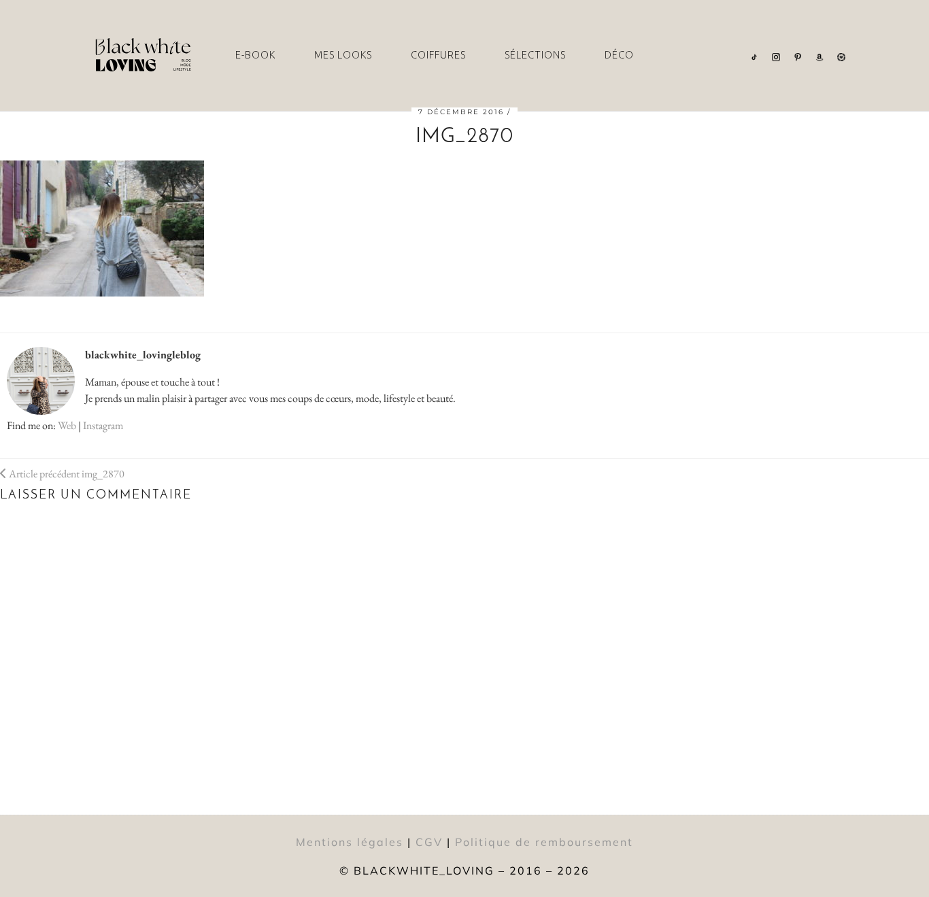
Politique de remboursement (544, 842)
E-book (255, 55)
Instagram (103, 425)
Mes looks (343, 55)
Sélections (535, 55)
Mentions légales (349, 842)
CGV (429, 842)
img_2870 (65, 474)
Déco (619, 55)
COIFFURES (438, 55)
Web (67, 425)
